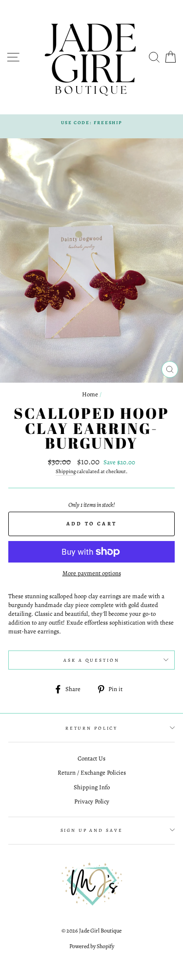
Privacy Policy (91, 801)
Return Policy (91, 728)
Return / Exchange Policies (92, 772)
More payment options (91, 573)
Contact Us (91, 758)
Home (90, 394)
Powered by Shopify (91, 946)
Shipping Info (92, 787)
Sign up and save (92, 830)
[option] (91, 122)
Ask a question (91, 660)
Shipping (66, 471)
